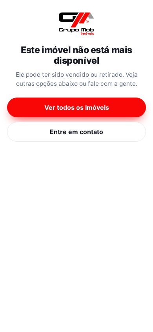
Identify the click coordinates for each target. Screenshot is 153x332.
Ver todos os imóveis (76, 107)
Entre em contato (76, 132)
